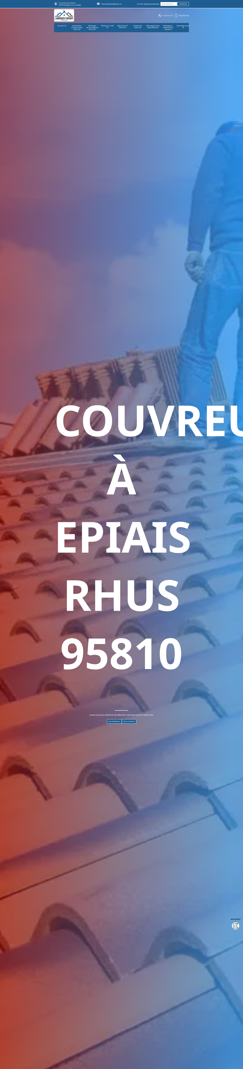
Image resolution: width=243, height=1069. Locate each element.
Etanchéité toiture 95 (183, 26)
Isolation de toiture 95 (137, 26)
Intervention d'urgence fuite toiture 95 (76, 27)
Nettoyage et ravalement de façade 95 (168, 27)
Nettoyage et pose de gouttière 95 (152, 26)
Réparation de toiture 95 (122, 26)
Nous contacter (129, 721)
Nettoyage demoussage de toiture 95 (92, 27)
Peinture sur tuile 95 (107, 26)
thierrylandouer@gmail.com (111, 4)
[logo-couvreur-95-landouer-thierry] (64, 21)
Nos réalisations (114, 721)
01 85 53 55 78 (168, 16)
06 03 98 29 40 (184, 16)
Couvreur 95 (61, 26)
